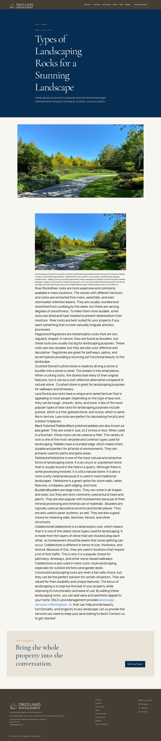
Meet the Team (100, 714)
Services (98, 700)
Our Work (97, 4)
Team (121, 4)
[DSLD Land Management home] (22, 4)
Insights (128, 4)
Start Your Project (141, 4)
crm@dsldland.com (16, 725)
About (115, 4)
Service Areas (100, 717)
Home (37, 24)
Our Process (106, 4)
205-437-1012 (15, 722)
